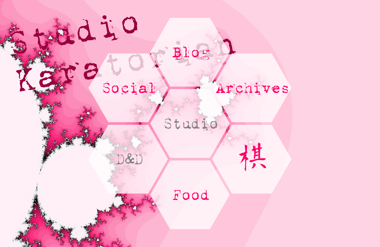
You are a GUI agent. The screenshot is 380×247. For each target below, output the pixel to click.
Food (189, 194)
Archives (252, 87)
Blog (190, 52)
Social (128, 87)
